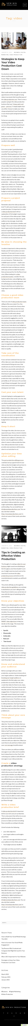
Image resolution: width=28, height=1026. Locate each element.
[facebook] (3, 1013)
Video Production (15, 54)
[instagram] (14, 1016)
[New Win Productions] (9, 5)
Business (17, 52)
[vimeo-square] (24, 1013)
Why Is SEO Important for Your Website (13, 956)
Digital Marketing (15, 991)
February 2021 (5, 977)
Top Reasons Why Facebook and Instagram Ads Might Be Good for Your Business (13, 951)
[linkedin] (12, 1013)
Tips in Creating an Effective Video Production (13, 556)
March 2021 (5, 974)
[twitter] (7, 1013)
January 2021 (5, 980)
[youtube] (20, 1013)
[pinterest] (16, 1013)
